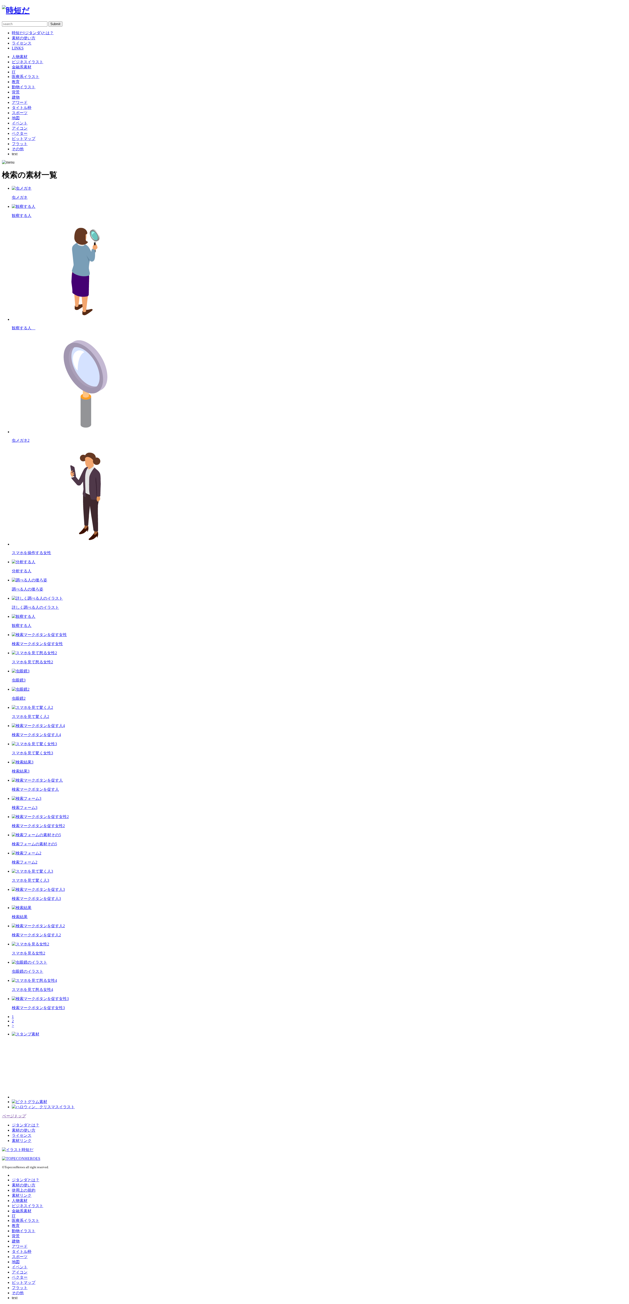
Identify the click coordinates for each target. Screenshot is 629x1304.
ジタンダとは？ (25, 1125)
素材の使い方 (23, 38)
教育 (16, 82)
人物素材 (20, 57)
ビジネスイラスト (27, 62)
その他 (18, 149)
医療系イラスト (25, 77)
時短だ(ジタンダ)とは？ (33, 33)
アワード (20, 102)
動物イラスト (23, 87)
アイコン (20, 128)
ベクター (20, 133)
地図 (16, 118)
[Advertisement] (49, 1067)
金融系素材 (21, 67)
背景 (16, 92)
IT (13, 72)
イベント (20, 123)
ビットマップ (23, 138)
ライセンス (21, 43)
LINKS (18, 48)
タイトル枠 (21, 108)
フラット (20, 144)
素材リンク (21, 1140)
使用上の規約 (23, 1190)
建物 (16, 97)
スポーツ (20, 113)
